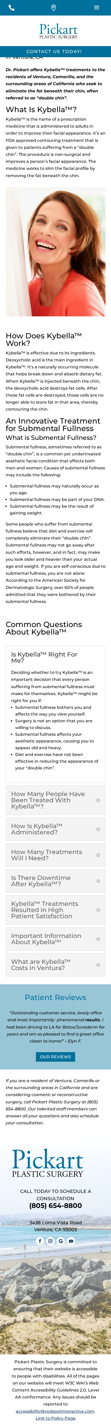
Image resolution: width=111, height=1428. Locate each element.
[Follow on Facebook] (40, 1241)
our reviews (55, 1056)
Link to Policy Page (56, 1418)
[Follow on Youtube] (71, 1241)
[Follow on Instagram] (50, 1241)
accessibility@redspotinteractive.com (55, 1411)
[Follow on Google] (61, 1241)
